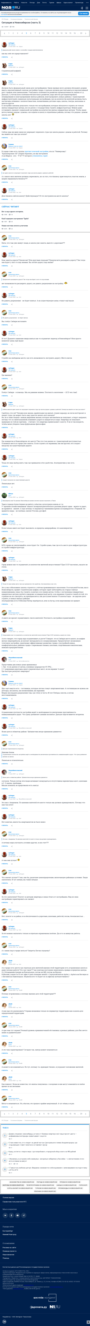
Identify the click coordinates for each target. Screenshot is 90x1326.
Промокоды (79, 2)
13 (61, 33)
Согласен (83, 13)
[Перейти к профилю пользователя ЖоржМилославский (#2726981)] (4, 659)
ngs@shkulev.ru (29, 1285)
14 (66, 33)
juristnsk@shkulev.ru (56, 1287)
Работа (16, 2)
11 (53, 33)
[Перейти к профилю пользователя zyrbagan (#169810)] (4, 44)
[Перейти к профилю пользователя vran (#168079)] (4, 167)
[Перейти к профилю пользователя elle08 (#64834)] (4, 962)
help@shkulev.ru (18, 1288)
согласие (4, 14)
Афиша (59, 2)
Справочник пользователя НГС (15, 1202)
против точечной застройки (36, 151)
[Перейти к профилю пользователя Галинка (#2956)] (4, 146)
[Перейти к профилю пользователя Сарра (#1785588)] (4, 65)
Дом (38, 2)
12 (57, 33)
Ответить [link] (5, 57)
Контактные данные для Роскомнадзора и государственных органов (26, 1267)
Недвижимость (6, 2)
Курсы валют (68, 2)
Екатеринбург (8, 1231)
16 (75, 33)
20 (81, 33)
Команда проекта (9, 1251)
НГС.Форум (5, 19)
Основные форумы (16, 19)
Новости (24, 2)
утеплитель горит (40, 156)
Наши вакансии (8, 1255)
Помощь (6, 1258)
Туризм (51, 2)
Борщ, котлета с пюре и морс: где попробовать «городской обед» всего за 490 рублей (42, 1152)
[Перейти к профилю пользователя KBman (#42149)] (4, 495)
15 (70, 33)
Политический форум (31, 19)
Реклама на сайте (9, 1248)
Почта (44, 2)
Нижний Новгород (9, 1234)
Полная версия (8, 1198)
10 (48, 33)
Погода (32, 2)
